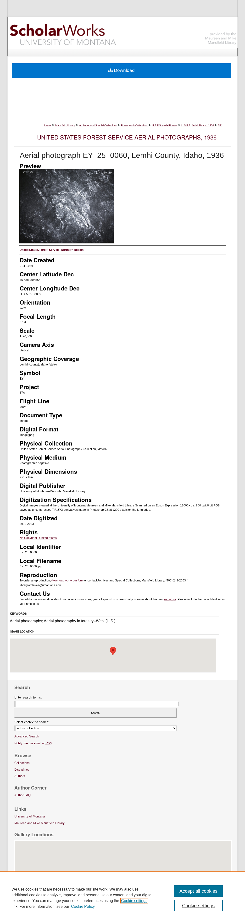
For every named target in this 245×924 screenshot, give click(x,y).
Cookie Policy (83, 906)
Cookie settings (134, 901)
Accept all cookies (198, 891)
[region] (122, 897)
